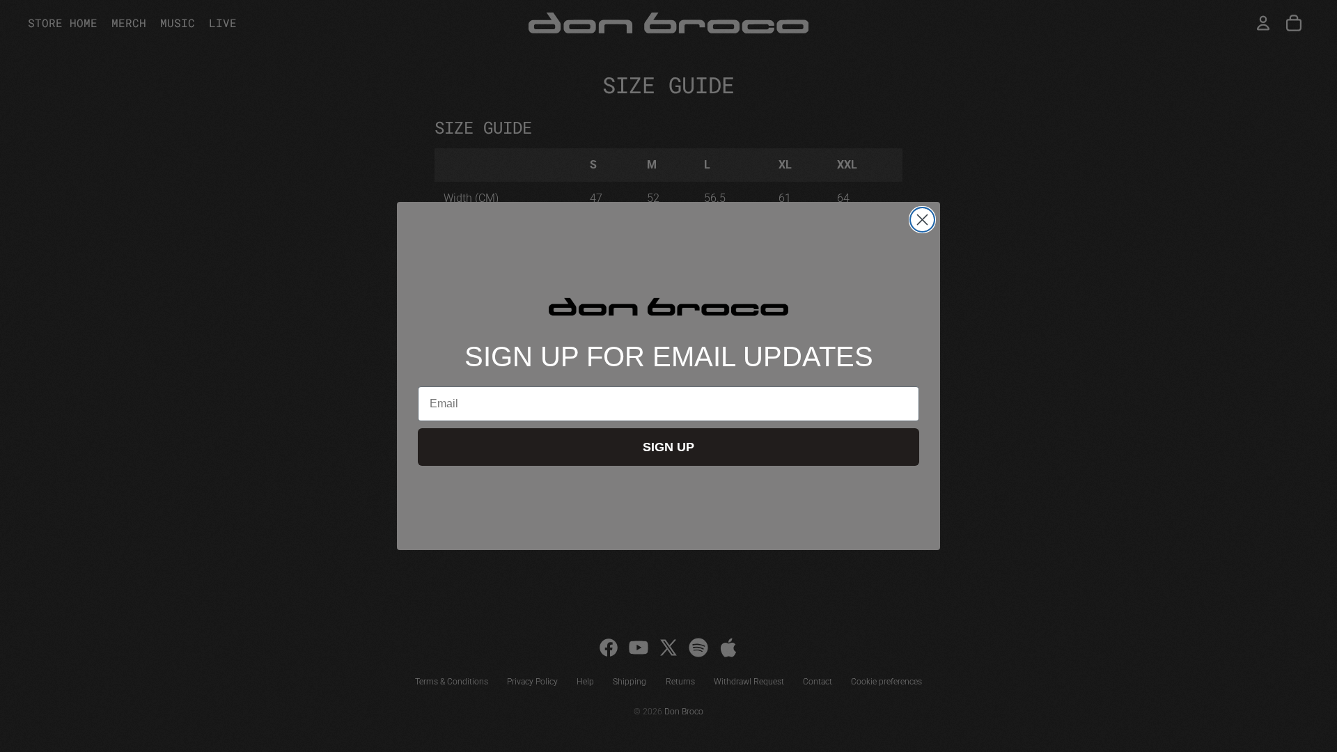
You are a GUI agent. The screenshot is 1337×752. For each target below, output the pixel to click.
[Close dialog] (922, 219)
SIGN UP (668, 447)
